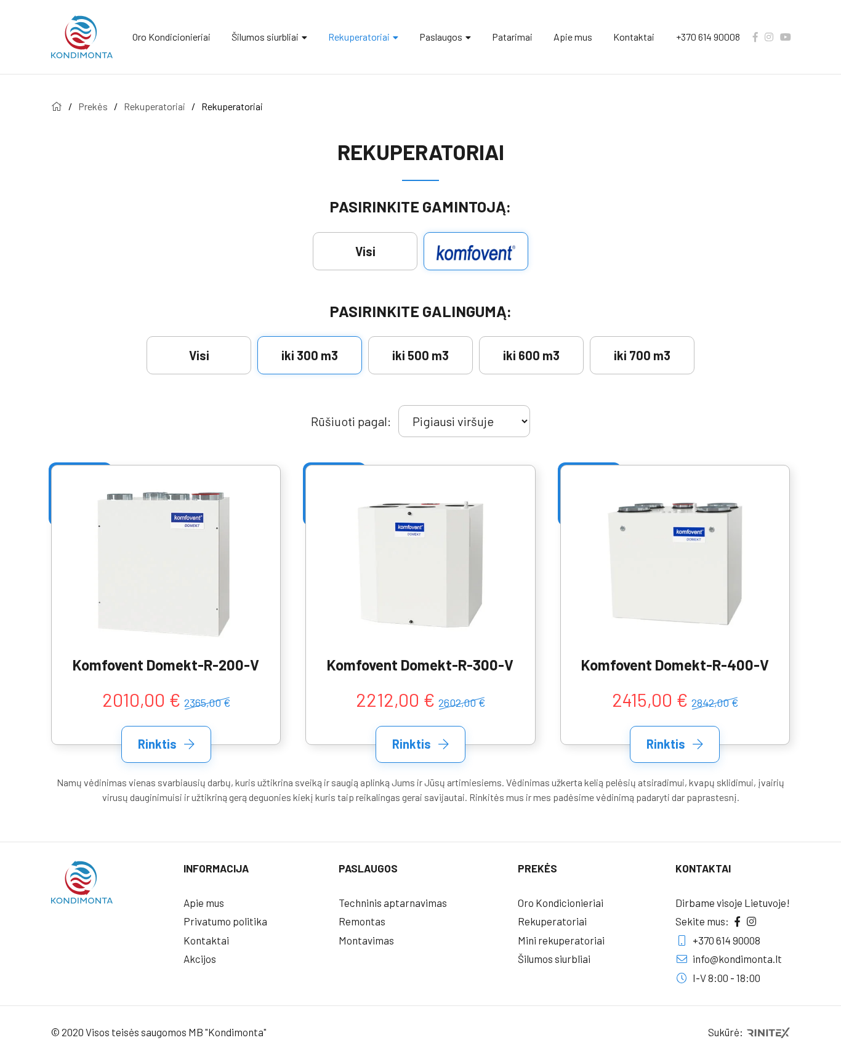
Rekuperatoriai (359, 36)
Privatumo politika (225, 921)
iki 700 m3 (642, 355)
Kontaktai (633, 36)
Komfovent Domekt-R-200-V (166, 665)
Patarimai (512, 36)
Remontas (362, 921)
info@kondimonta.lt (736, 958)
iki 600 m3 (531, 355)
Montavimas (366, 940)
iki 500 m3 (420, 355)
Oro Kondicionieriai (171, 36)
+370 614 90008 (708, 36)
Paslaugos (440, 36)
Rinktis (158, 743)
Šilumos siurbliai (265, 36)
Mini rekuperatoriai (561, 940)
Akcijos (199, 958)
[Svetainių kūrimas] (767, 1032)
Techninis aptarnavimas (393, 902)
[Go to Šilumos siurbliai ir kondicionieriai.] (56, 106)
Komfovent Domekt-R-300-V (420, 665)
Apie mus (572, 36)
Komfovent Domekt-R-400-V (675, 665)
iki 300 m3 (309, 355)
